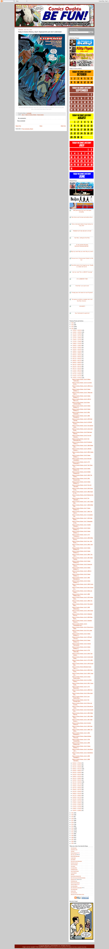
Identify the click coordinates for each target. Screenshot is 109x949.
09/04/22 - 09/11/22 (77, 360)
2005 (72, 843)
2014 (72, 826)
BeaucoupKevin (74, 852)
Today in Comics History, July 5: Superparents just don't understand (39, 32)
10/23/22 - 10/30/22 (77, 347)
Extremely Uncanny (74, 862)
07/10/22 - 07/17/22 (77, 375)
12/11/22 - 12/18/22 (77, 334)
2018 (72, 818)
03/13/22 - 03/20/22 (77, 791)
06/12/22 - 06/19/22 (77, 767)
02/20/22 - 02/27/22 (77, 797)
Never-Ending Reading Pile (76, 876)
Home (41, 125)
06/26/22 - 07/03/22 (77, 763)
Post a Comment (21, 120)
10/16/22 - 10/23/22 (77, 349)
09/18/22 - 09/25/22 (77, 356)
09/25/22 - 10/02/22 (77, 354)
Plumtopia (73, 879)
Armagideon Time (74, 849)
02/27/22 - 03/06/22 (77, 795)
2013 (72, 828)
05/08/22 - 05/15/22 (77, 776)
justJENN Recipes (74, 869)
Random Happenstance (75, 882)
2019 (72, 816)
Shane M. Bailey (74, 884)
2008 (72, 837)
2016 (72, 822)
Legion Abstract (74, 872)
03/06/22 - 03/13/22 (77, 793)
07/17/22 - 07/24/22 (77, 373)
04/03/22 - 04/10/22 (77, 785)
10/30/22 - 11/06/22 (77, 345)
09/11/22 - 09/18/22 (77, 358)
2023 (72, 326)
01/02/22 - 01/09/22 (77, 810)
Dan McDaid (73, 859)
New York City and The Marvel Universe (78, 877)
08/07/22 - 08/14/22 (77, 368)
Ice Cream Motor (74, 867)
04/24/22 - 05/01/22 (77, 780)
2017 (72, 820)
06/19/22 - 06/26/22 (77, 765)
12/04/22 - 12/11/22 (77, 336)
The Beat (72, 851)
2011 (72, 831)
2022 (72, 328)
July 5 (23, 114)
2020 (72, 814)
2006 (72, 841)
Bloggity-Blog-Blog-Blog (75, 856)
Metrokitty (72, 874)
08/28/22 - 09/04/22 (77, 362)
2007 (72, 839)
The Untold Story (74, 892)
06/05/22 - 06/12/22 (77, 768)
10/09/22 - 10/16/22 (77, 351)
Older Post (63, 125)
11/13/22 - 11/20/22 (77, 341)
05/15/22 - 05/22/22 (77, 774)
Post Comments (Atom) (27, 128)
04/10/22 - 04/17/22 (77, 784)
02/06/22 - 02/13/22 (77, 801)
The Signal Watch (74, 886)
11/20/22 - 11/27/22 (77, 339)
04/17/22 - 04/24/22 (77, 782)
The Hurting (73, 866)
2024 (72, 324)
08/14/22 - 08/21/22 (77, 366)
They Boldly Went (74, 889)
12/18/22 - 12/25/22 (77, 332)
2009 (72, 835)
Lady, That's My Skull (75, 871)
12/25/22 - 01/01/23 (77, 330)
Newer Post (18, 125)
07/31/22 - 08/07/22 (77, 370)
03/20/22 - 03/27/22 (77, 789)
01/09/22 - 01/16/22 (77, 808)
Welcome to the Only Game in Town (77, 894)
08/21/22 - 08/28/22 (77, 364)
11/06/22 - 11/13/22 (77, 343)
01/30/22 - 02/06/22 (77, 803)
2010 (72, 833)
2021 (72, 812)
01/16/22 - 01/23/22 (77, 806)
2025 (72, 323)
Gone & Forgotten (74, 864)
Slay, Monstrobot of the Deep (76, 887)
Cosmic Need (73, 857)
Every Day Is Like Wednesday (76, 861)
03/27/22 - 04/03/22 (77, 787)
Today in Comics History (30, 114)
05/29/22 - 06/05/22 (77, 770)
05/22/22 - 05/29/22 (77, 772)
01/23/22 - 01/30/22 (77, 804)
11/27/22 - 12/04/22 (77, 337)
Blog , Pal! (73, 854)
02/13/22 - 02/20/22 (77, 799)
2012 (72, 830)
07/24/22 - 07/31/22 (77, 372)
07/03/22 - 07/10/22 (77, 377)
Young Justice (40, 114)
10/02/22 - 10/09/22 (77, 353)
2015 (72, 824)
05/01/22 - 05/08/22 (77, 778)
